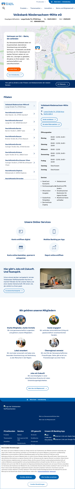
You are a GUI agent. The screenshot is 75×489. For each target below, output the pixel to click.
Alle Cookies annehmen (49, 477)
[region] (37, 467)
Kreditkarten (34, 438)
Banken (19, 435)
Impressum (53, 471)
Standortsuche (21, 443)
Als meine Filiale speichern (50, 124)
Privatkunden (40, 2)
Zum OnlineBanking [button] (14, 75)
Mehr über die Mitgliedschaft (36, 388)
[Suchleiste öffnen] (4, 8)
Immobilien (7, 441)
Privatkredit (34, 441)
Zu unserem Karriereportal (12, 291)
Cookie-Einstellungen (37, 484)
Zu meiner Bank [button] (12, 69)
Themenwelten (8, 438)
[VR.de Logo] (10, 3)
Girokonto (34, 435)
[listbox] (20, 140)
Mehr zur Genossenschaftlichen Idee (49, 416)
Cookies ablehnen (26, 477)
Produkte (6, 435)
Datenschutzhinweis (43, 471)
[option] (20, 106)
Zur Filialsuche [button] (62, 84)
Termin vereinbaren (48, 119)
